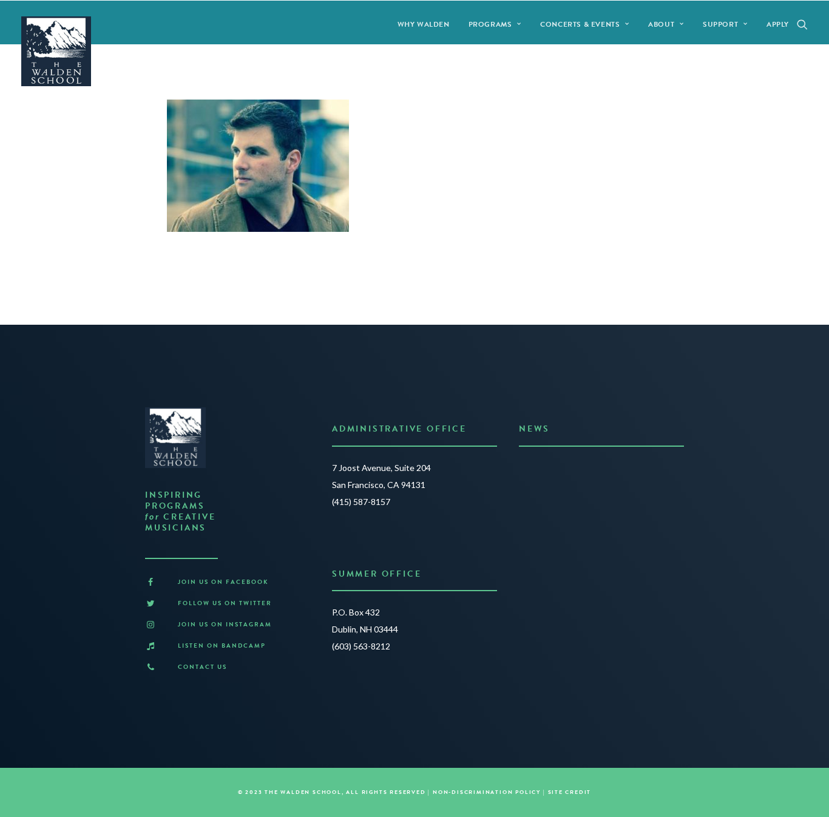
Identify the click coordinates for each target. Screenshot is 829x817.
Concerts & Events (580, 24)
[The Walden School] (56, 51)
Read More (544, 518)
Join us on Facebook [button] (223, 581)
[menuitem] (423, 24)
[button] (802, 24)
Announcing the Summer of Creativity (598, 470)
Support (720, 24)
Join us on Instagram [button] (225, 624)
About (661, 24)
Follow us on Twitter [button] (225, 603)
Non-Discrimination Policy (487, 792)
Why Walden (424, 24)
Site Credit (570, 792)
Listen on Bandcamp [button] (222, 645)
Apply (777, 24)
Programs (490, 24)
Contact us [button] (202, 666)
